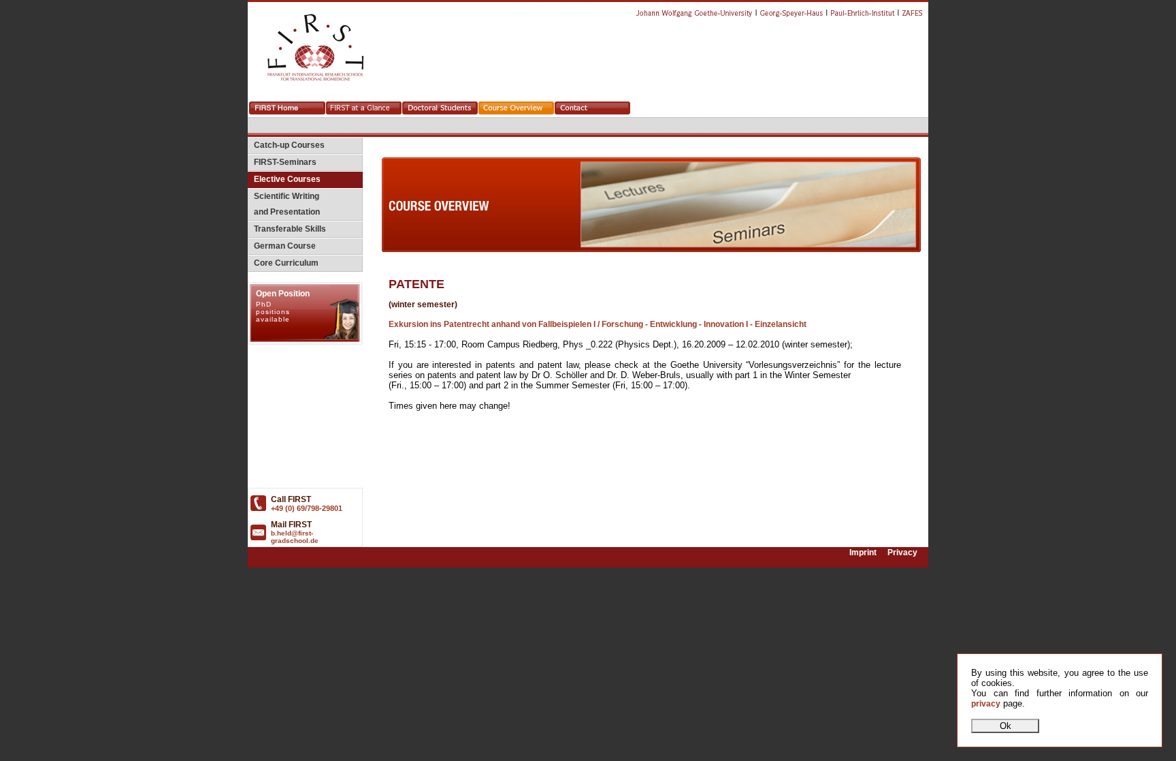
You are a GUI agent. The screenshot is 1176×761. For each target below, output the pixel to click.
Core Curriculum (283, 263)
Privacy (902, 552)
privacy (985, 704)
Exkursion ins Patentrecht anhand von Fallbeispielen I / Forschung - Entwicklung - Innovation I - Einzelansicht (597, 324)
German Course (282, 246)
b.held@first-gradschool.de (294, 536)
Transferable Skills (287, 229)
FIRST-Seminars (282, 162)
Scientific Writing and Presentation (284, 204)
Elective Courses (284, 179)
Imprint (863, 552)
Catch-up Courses (286, 145)
